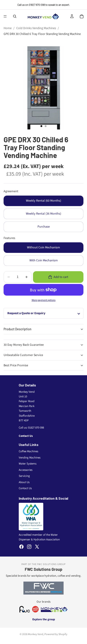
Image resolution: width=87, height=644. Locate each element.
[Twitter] (37, 546)
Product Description (17, 329)
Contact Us (26, 436)
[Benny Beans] (35, 609)
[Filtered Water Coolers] (24, 609)
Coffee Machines (28, 451)
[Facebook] (21, 546)
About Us (24, 482)
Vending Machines (29, 458)
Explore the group (43, 619)
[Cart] (82, 16)
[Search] (15, 16)
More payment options (44, 300)
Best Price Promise (16, 365)
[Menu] (5, 16)
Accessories (25, 470)
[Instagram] (29, 546)
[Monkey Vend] (54, 609)
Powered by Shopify (55, 634)
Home (8, 28)
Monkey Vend (35, 634)
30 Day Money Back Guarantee (24, 345)
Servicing (24, 476)
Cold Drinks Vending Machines (36, 28)
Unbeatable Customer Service (23, 355)
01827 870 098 (36, 428)
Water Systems (27, 464)
